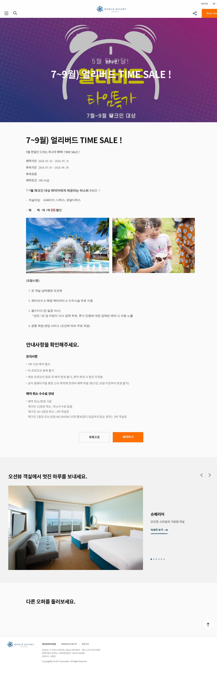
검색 (15, 13)
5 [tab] (161, 559)
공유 (194, 13)
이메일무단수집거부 (69, 644)
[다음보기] (209, 475)
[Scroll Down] (111, 115)
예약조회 (204, 4)
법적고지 (85, 644)
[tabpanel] (111, 528)
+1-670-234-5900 (92, 650)
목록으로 (94, 437)
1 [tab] (151, 559)
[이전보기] (202, 475)
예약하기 (128, 437)
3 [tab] (156, 559)
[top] (208, 625)
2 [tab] (153, 559)
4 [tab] (158, 559)
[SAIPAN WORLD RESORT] (111, 8)
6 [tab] (164, 559)
